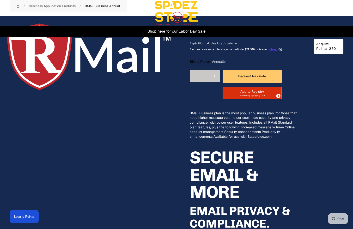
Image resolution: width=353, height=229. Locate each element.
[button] (252, 93)
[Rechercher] (317, 13)
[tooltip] (278, 96)
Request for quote (252, 76)
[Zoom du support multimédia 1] (89, 56)
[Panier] (338, 13)
